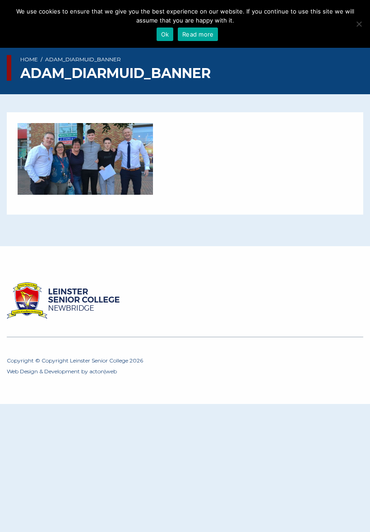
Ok (165, 34)
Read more (197, 34)
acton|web (103, 371)
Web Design (22, 371)
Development (62, 371)
